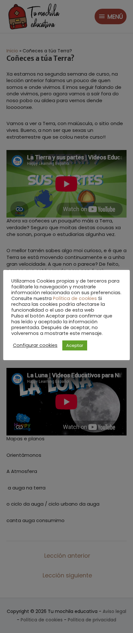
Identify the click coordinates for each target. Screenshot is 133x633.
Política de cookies (75, 298)
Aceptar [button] (74, 345)
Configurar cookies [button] (35, 345)
